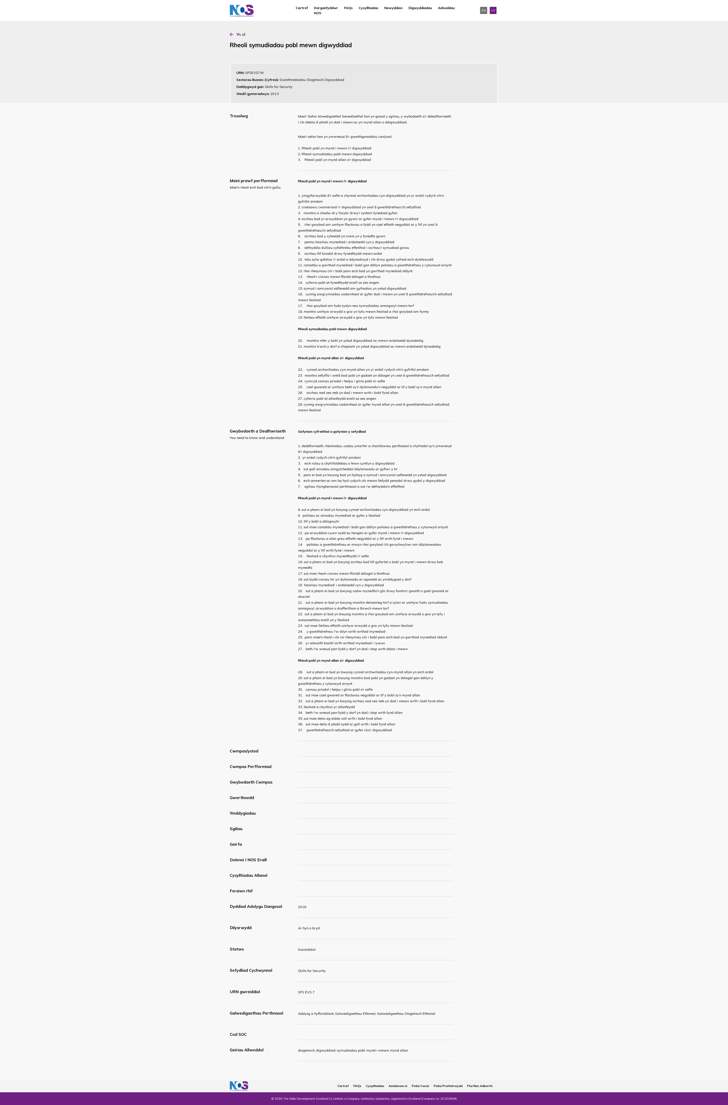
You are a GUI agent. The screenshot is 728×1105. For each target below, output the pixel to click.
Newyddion (393, 8)
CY (493, 10)
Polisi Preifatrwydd (448, 1086)
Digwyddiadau (420, 8)
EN (484, 10)
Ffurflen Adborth (480, 1086)
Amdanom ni (398, 1086)
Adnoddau (446, 8)
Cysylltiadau (368, 8)
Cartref (302, 8)
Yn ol (240, 34)
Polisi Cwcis (420, 1086)
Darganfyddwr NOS (326, 10)
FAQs (348, 8)
